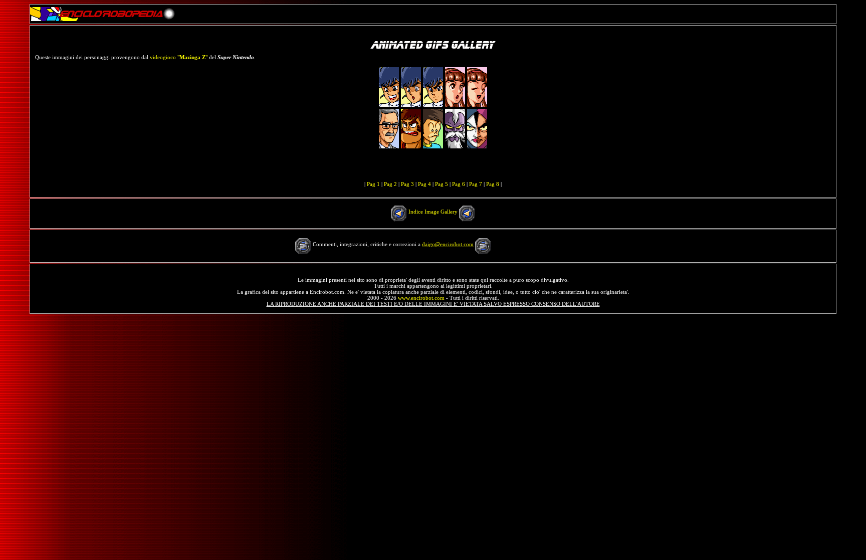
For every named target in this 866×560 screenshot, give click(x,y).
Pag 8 (492, 184)
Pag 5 (441, 184)
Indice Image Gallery (433, 212)
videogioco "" (178, 57)
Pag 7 (475, 184)
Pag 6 (458, 184)
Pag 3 (407, 184)
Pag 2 (390, 184)
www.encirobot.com (421, 298)
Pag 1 (373, 184)
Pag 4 (424, 184)
